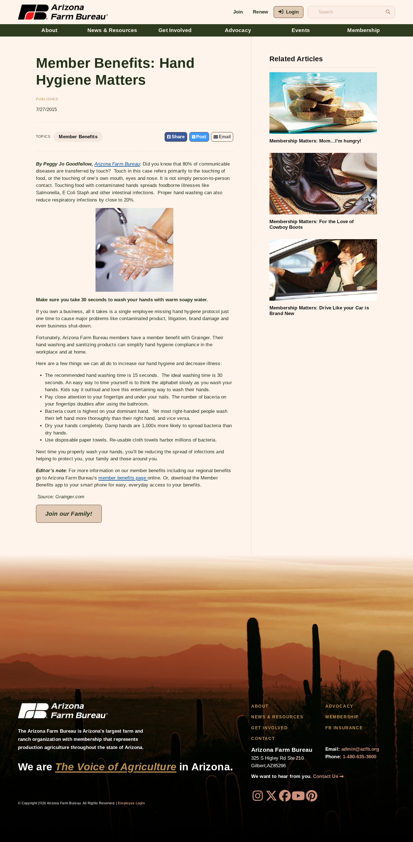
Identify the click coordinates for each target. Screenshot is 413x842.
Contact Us (326, 776)
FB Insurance (344, 728)
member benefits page (122, 478)
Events (301, 30)
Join (238, 12)
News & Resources (112, 30)
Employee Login (131, 803)
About (49, 30)
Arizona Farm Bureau (117, 164)
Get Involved (175, 30)
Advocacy (238, 30)
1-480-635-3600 (359, 756)
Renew (260, 12)
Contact (263, 738)
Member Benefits (78, 136)
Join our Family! (68, 513)
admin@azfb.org (360, 749)
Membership (363, 30)
